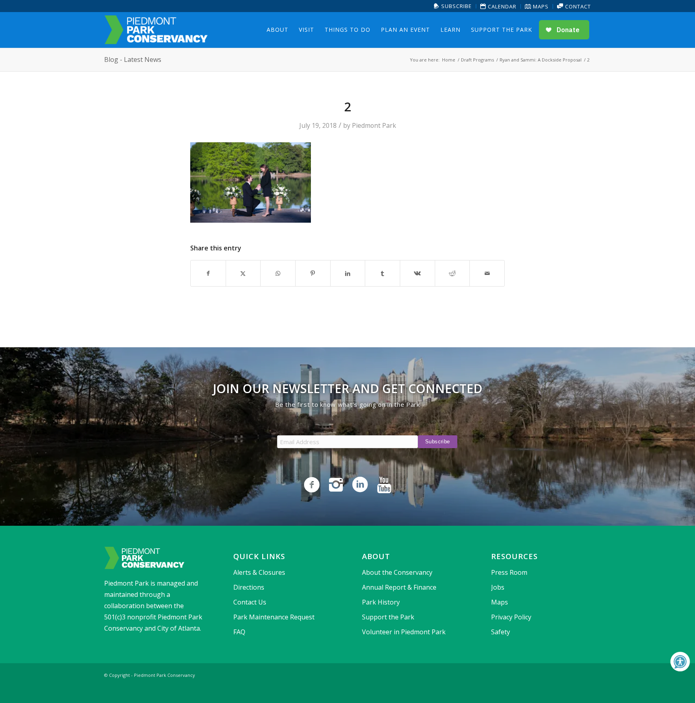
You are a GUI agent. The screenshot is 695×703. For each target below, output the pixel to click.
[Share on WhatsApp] (278, 273)
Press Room (509, 572)
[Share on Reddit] (452, 273)
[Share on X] (243, 273)
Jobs (497, 587)
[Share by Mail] (487, 273)
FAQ (239, 631)
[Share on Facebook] (208, 273)
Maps (540, 6)
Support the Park (388, 617)
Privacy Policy (511, 617)
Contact (577, 6)
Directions (248, 587)
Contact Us (249, 602)
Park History (381, 602)
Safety (500, 631)
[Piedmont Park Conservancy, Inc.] (156, 29)
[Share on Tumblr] (382, 273)
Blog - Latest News (132, 59)
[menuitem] (453, 6)
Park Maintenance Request (274, 617)
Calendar (501, 6)
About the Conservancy (397, 572)
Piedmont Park (374, 125)
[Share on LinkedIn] (348, 273)
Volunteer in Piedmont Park (404, 631)
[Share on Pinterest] (313, 273)
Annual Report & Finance (399, 587)
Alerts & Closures (259, 572)
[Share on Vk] (417, 273)
